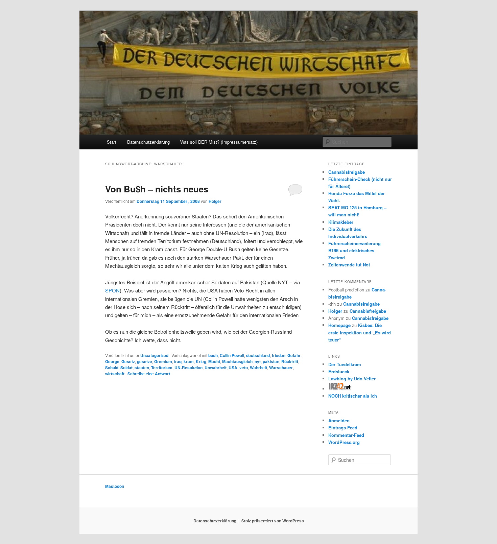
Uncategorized (154, 355)
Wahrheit (258, 367)
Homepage (339, 325)
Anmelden (339, 420)
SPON (112, 290)
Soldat (126, 367)
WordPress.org (344, 442)
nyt (258, 361)
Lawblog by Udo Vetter (352, 378)
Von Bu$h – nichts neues (156, 189)
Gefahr (294, 355)
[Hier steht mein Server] (340, 388)
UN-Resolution (188, 367)
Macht (214, 361)
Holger (215, 201)
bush (213, 355)
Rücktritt (289, 361)
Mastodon (114, 486)
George (112, 361)
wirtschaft (114, 374)
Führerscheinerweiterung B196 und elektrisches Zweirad (354, 250)
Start (111, 142)
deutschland (258, 355)
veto (243, 367)
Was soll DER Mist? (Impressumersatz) (219, 142)
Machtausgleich (237, 361)
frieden (278, 355)
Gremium (163, 361)
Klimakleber (340, 222)
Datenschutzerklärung (148, 142)
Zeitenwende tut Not (349, 264)
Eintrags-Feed (342, 427)
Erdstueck (338, 371)
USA (233, 367)
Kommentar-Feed (346, 435)
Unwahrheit (216, 367)
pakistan (271, 361)
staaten (142, 367)
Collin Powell (232, 355)
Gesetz (128, 361)
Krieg (201, 361)
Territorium (161, 367)
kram (189, 361)
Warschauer (281, 367)
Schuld (111, 367)
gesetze (144, 361)
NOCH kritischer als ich (352, 396)
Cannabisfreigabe (346, 172)
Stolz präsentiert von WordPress (272, 521)
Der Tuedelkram (344, 364)
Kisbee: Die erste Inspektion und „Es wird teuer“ (359, 332)
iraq (178, 361)
